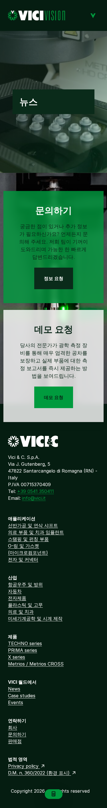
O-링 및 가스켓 (23, 546)
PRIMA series (22, 650)
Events (15, 702)
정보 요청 (53, 278)
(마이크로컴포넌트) (28, 552)
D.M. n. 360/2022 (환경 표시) (39, 773)
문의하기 (17, 734)
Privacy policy (24, 766)
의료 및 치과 (21, 611)
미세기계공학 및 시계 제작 (35, 618)
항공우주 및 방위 (25, 584)
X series (16, 657)
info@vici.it (34, 498)
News (14, 689)
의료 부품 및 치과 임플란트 (36, 532)
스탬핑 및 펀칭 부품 (28, 539)
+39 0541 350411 (35, 491)
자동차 (15, 591)
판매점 (15, 741)
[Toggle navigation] (93, 15)
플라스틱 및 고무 (25, 605)
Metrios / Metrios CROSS (36, 664)
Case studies (21, 695)
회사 (12, 727)
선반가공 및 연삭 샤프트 (33, 525)
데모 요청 (53, 397)
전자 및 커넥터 (23, 559)
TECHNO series (25, 643)
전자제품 (17, 598)
